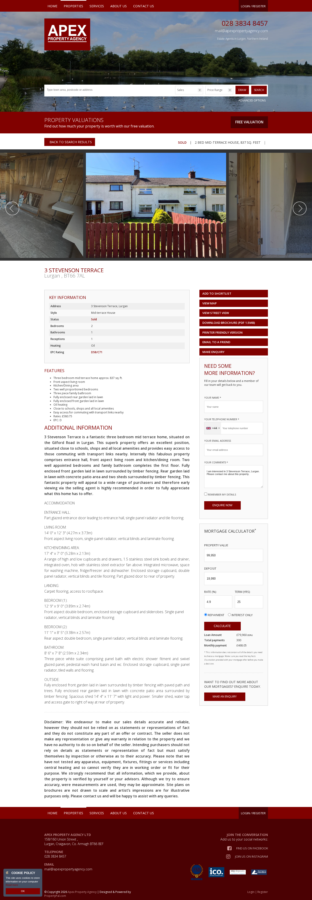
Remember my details (222, 494)
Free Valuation (249, 121)
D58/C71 (96, 352)
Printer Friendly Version (222, 332)
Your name (212, 397)
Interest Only (242, 615)
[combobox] (212, 428)
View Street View (215, 313)
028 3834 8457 (245, 23)
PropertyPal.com (55, 896)
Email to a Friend (216, 342)
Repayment (216, 615)
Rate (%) (210, 592)
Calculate (222, 626)
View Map (209, 303)
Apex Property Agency (82, 892)
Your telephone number (221, 419)
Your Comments (216, 462)
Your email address (217, 440)
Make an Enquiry (225, 696)
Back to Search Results (70, 142)
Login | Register (257, 892)
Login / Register (253, 6)
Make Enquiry (213, 352)
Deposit (210, 568)
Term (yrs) (242, 592)
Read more (12, 885)
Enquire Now (222, 505)
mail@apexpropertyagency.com (68, 869)
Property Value (216, 545)
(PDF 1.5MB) (228, 323)
